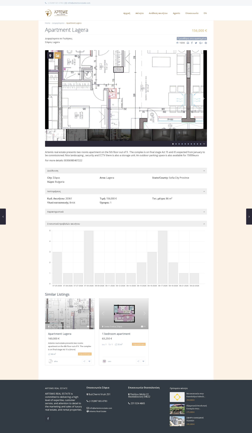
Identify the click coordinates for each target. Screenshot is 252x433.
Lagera (56, 42)
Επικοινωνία (192, 13)
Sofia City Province (179, 177)
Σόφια (48, 42)
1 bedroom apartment (116, 333)
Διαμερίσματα (58, 23)
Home (47, 23)
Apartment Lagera (59, 333)
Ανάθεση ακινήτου (158, 13)
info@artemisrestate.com (101, 408)
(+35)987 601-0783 (55, 3)
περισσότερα (85, 354)
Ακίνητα (139, 13)
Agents (176, 13)
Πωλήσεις (67, 38)
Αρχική (126, 13)
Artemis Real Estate (97, 411)
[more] (72, 349)
